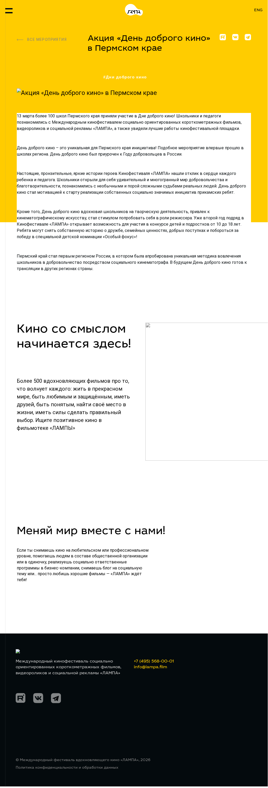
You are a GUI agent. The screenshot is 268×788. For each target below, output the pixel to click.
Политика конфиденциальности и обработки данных (67, 768)
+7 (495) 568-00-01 (154, 661)
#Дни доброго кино (125, 77)
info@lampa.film (150, 667)
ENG (258, 10)
